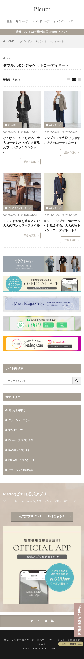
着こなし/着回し (17, 410)
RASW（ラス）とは (19, 450)
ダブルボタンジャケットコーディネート (42, 41)
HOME (10, 41)
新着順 (6, 79)
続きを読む (30, 161)
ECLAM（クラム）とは (21, 460)
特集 (9, 21)
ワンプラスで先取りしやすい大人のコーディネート (62, 140)
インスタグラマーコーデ (19, 208)
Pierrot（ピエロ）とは (20, 440)
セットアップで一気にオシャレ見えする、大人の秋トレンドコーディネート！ (62, 225)
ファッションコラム (19, 420)
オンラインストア (63, 21)
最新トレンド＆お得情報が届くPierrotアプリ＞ (42, 31)
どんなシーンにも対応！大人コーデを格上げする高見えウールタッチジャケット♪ (21, 145)
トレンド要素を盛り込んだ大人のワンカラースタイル (21, 223)
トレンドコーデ (40, 21)
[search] (77, 381)
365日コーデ (14, 125)
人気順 (16, 79)
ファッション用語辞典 (20, 470)
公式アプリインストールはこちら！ (42, 516)
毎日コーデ (22, 21)
